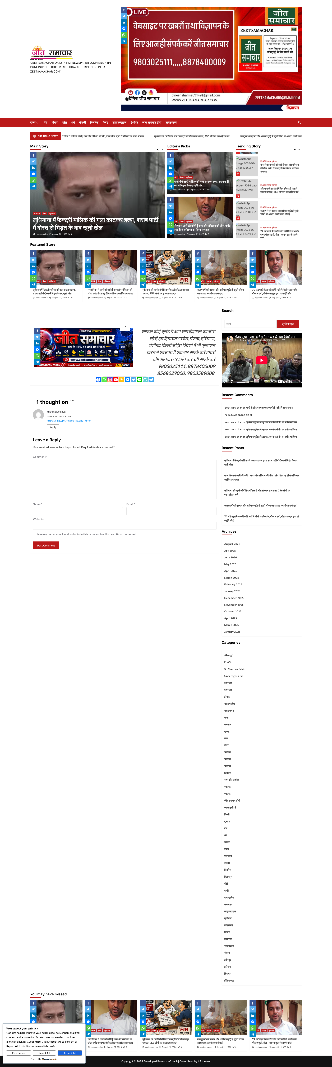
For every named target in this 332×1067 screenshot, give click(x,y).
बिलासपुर (228, 876)
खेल (64, 122)
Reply (52, 427)
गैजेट (105, 122)
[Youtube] (115, 379)
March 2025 (231, 624)
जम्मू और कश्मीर (231, 779)
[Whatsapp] (104, 379)
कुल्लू (226, 731)
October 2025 (232, 611)
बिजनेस (94, 122)
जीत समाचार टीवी (151, 122)
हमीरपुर (227, 959)
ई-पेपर (134, 122)
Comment (40, 456)
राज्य (32, 122)
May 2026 (230, 564)
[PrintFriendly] (145, 379)
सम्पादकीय (171, 122)
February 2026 (233, 584)
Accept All (70, 1053)
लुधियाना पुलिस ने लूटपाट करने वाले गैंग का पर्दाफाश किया (271, 422)
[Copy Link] (121, 379)
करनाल (227, 724)
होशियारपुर (229, 980)
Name (37, 504)
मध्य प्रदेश (229, 897)
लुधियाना (52, 213)
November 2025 (234, 604)
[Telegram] (151, 379)
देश (45, 122)
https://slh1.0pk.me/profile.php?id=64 (69, 420)
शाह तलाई (228, 925)
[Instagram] (110, 379)
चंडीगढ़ (227, 759)
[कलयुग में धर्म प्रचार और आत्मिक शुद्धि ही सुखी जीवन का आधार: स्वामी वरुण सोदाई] (247, 206)
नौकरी (82, 122)
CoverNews (186, 1061)
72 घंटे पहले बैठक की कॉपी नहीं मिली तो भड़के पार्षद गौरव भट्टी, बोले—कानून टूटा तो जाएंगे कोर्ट (279, 230)
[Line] (139, 379)
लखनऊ (228, 904)
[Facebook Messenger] (127, 379)
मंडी (226, 883)
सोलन (227, 952)
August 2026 (232, 543)
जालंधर (227, 786)
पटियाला (228, 855)
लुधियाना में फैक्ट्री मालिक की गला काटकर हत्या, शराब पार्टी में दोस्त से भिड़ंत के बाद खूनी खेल (260, 462)
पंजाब (44, 213)
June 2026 (230, 557)
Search (227, 311)
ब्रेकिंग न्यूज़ (288, 323)
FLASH (37, 213)
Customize (18, 1053)
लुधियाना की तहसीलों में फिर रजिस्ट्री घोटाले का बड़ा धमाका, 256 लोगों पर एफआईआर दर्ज (131, 136)
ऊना (226, 717)
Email (130, 504)
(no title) (246, 414)
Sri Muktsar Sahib (234, 669)
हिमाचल (227, 973)
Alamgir (229, 655)
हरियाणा (227, 966)
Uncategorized (233, 675)
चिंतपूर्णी (227, 772)
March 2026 (231, 577)
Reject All (44, 1053)
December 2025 (234, 597)
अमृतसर (228, 682)
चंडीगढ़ (227, 752)
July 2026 (230, 550)
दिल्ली (226, 814)
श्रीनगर (228, 939)
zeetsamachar (42, 234)
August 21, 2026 (59, 234)
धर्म (73, 122)
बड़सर (227, 862)
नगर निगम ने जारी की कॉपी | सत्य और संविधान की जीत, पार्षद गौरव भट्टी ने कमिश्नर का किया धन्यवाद (279, 164)
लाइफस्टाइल (119, 122)
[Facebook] (98, 379)
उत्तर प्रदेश (229, 703)
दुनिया (55, 122)
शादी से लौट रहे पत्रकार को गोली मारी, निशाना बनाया (269, 407)
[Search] (299, 122)
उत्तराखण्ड (229, 710)
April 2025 (230, 618)
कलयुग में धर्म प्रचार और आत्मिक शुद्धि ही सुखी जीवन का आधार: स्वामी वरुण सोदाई (213, 136)
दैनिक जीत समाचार (36, 59)
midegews (53, 411)
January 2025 (232, 631)
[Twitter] (133, 379)
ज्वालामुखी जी (230, 807)
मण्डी (226, 890)
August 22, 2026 (196, 189)
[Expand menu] (37, 122)
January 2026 (232, 591)
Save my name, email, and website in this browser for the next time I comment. (86, 534)
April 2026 (230, 570)
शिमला (227, 932)
